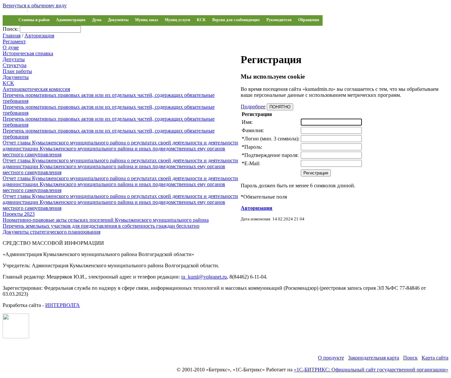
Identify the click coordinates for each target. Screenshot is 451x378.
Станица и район (34, 20)
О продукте (331, 357)
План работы (17, 71)
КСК (201, 20)
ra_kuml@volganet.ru (204, 277)
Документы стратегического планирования (51, 232)
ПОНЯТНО (280, 106)
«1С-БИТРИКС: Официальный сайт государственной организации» (371, 369)
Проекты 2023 (19, 214)
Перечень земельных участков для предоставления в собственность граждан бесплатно (101, 226)
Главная (11, 35)
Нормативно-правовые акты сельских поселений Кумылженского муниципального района (106, 220)
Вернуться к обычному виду (35, 5)
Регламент (14, 41)
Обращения (308, 20)
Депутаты (14, 59)
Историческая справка (28, 53)
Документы (118, 20)
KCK (8, 83)
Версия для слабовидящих (236, 20)
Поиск (410, 357)
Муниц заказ (146, 20)
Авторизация (39, 35)
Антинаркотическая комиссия (36, 89)
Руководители (279, 20)
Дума (96, 20)
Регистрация (40, 11)
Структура (14, 65)
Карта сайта (435, 357)
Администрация (71, 20)
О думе (11, 47)
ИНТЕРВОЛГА (62, 305)
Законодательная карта (373, 357)
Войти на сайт (14, 11)
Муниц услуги (177, 20)
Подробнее (253, 106)
